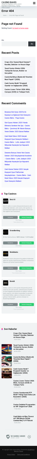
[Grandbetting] (5, 234)
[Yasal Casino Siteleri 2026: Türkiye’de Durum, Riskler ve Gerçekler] (7, 354)
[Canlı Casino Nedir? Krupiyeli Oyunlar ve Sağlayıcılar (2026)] (7, 378)
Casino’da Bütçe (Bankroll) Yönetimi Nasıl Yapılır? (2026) (18, 78)
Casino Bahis (9, 2)
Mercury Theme (18, 451)
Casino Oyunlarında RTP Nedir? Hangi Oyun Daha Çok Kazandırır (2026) (24, 395)
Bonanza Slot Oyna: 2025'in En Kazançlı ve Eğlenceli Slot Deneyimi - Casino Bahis (18, 115)
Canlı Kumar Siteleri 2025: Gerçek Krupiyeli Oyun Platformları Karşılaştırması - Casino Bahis (16, 172)
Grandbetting (15, 231)
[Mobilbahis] (5, 256)
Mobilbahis (14, 252)
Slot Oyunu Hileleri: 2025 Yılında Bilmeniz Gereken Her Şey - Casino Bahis (17, 126)
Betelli (12, 281)
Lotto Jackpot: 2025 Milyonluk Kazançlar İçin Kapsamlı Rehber (17, 145)
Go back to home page (20, 28)
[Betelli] (5, 285)
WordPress (31, 449)
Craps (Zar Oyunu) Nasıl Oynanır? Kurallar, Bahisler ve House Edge (17, 63)
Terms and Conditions (23, 454)
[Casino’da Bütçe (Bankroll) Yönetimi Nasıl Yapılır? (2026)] (7, 366)
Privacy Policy (11, 454)
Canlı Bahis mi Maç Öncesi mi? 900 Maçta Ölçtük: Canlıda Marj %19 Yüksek (23, 418)
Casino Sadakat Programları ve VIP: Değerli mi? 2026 (24, 406)
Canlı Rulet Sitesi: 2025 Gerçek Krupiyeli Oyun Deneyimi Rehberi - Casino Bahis (17, 139)
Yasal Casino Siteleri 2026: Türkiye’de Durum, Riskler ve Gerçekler (16, 70)
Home (4, 15)
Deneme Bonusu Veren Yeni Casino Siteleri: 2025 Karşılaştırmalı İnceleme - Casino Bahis (18, 156)
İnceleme (10, 217)
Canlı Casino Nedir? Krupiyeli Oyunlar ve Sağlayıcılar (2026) (16, 84)
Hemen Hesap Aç (27, 217)
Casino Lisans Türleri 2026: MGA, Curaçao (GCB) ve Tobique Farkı (17, 90)
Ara (3, 40)
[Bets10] (5, 203)
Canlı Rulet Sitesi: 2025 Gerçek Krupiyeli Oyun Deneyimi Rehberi (18, 178)
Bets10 (12, 200)
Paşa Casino (19, 118)
